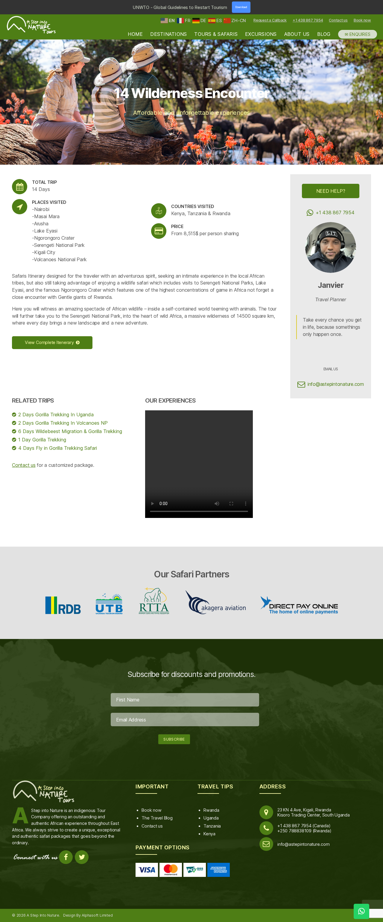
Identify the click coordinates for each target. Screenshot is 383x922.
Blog (324, 34)
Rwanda (211, 810)
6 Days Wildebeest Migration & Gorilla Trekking (70, 431)
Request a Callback (270, 20)
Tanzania (212, 825)
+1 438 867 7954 (308, 20)
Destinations (168, 34)
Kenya (209, 833)
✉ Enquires (358, 34)
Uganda (211, 817)
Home (135, 34)
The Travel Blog (157, 817)
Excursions (261, 34)
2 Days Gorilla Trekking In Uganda (56, 415)
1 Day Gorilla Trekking (42, 440)
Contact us (338, 20)
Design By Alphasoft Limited (88, 915)
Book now (362, 20)
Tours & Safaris (216, 34)
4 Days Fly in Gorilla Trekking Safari (57, 448)
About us (297, 34)
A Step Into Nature (43, 915)
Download (241, 7)
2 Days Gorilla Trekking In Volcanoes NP (63, 423)
